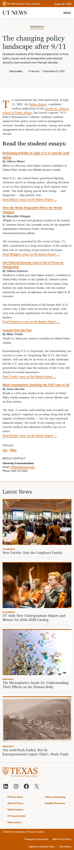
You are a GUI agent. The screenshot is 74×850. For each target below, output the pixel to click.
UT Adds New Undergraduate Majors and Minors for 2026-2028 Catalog (34, 618)
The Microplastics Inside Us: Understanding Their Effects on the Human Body (36, 685)
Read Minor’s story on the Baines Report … (30, 199)
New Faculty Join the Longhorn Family (33, 553)
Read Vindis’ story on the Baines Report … (29, 376)
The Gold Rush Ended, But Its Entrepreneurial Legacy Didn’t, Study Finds (35, 752)
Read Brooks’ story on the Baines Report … (30, 435)
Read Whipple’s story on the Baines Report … (31, 254)
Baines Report (38, 104)
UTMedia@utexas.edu (22, 467)
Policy (13, 449)
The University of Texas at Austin (27, 832)
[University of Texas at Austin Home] (21, 4)
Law (5, 449)
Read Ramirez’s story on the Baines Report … (31, 321)
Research (37, 26)
